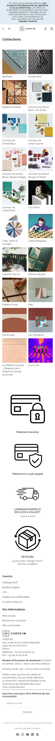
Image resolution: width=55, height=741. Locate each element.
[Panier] (52, 29)
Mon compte (9, 615)
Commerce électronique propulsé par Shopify (34, 723)
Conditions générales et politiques (27, 728)
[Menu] (3, 28)
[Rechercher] (9, 29)
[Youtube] (27, 734)
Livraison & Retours (12, 602)
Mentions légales (11, 587)
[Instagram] (22, 734)
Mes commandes (11, 625)
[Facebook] (17, 734)
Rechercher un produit (14, 620)
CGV (4, 592)
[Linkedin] (32, 734)
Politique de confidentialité (15, 597)
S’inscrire (27, 712)
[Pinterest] (37, 734)
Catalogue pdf (9, 582)
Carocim (12, 723)
